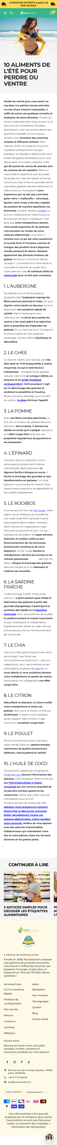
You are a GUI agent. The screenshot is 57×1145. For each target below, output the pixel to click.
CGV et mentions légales (14, 991)
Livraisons (10, 1021)
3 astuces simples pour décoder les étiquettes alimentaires (26, 911)
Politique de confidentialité (12, 1001)
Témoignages (40, 1001)
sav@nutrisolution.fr (19, 1082)
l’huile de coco (13, 774)
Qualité (36, 1007)
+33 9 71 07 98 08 (17, 1077)
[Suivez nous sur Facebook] (7, 1062)
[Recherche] (11, 12)
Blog (35, 1013)
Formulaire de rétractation (28, 1126)
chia (37, 668)
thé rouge (39, 510)
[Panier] (51, 12)
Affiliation (9, 1033)
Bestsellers (38, 989)
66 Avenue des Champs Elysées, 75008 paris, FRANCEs (30, 1071)
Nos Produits (40, 995)
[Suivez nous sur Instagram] (14, 1062)
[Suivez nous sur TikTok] (28, 1062)
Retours (8, 1015)
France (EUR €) (13, 1092)
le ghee (21, 400)
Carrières (9, 1027)
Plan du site (11, 1009)
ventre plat (10, 275)
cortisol (42, 210)
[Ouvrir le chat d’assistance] (49, 1137)
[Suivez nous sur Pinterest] (21, 1062)
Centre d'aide (40, 1019)
